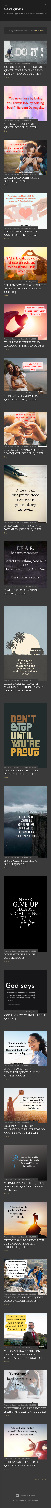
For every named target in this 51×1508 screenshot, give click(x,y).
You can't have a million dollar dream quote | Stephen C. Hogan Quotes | (23, 1354)
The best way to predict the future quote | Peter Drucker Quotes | (24, 1244)
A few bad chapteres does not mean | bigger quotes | (23, 527)
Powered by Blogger (27, 1496)
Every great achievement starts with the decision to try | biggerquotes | (24, 687)
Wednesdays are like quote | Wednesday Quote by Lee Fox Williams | (24, 1186)
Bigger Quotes (13, 9)
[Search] (45, 4)
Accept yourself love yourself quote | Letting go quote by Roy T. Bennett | (24, 1129)
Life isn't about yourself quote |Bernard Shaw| (22, 1463)
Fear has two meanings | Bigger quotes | (21, 591)
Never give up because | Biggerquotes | (20, 956)
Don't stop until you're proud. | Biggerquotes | (21, 772)
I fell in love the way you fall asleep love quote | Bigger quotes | (25, 288)
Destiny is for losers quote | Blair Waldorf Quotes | (24, 1299)
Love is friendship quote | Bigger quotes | (22, 179)
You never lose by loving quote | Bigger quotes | (21, 125)
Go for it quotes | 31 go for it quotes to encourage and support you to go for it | (25, 70)
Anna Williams (32, 1500)
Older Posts (41, 1480)
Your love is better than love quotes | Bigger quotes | (24, 344)
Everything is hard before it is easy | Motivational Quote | (25, 1410)
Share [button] (6, 77)
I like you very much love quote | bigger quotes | (22, 397)
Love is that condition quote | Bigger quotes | (21, 233)
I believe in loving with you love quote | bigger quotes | (24, 451)
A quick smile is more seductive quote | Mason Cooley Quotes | (21, 1072)
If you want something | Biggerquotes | (21, 862)
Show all (39, 31)
